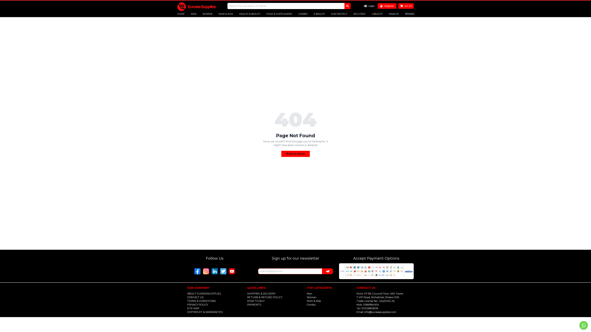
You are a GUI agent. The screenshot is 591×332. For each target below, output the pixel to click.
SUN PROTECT (339, 14)
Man (309, 293)
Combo (311, 304)
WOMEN (207, 14)
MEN (193, 14)
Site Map (193, 308)
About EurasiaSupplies (204, 293)
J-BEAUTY (377, 14)
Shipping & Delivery (261, 293)
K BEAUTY (319, 14)
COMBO (303, 14)
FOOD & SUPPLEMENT (279, 14)
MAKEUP (394, 14)
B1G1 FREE (360, 14)
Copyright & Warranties (205, 312)
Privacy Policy (197, 304)
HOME (181, 14)
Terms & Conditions (201, 301)
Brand (409, 13)
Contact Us (195, 297)
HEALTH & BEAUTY (249, 14)
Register (389, 6)
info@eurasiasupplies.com (380, 312)
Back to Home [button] (295, 153)
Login (371, 6)
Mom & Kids (314, 301)
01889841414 (371, 304)
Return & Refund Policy (264, 297)
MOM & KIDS (226, 14)
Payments (254, 304)
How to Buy (256, 301)
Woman (311, 297)
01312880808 (369, 308)
